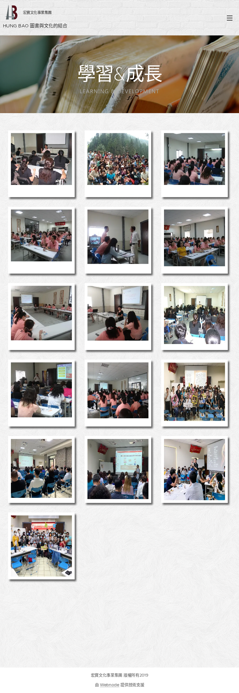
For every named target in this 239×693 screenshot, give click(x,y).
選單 (229, 17)
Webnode (110, 684)
